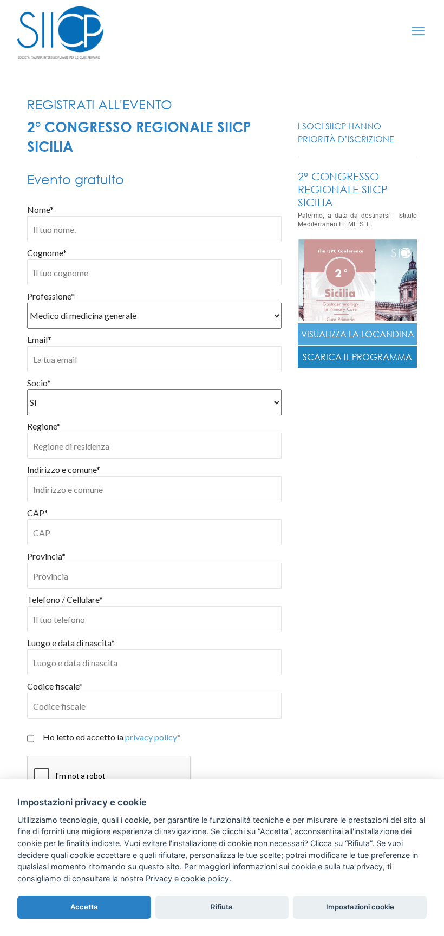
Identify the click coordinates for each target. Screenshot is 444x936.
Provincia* (46, 556)
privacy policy (151, 737)
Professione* (51, 296)
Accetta (84, 906)
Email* (39, 339)
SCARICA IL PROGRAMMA (357, 357)
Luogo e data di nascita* (71, 643)
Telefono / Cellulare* (65, 599)
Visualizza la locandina (357, 334)
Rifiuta (222, 906)
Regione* (44, 426)
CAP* (37, 513)
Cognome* (47, 253)
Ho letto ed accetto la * (112, 737)
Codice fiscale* (55, 686)
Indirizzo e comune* (63, 469)
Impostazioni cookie (360, 906)
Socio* (39, 383)
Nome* (40, 209)
